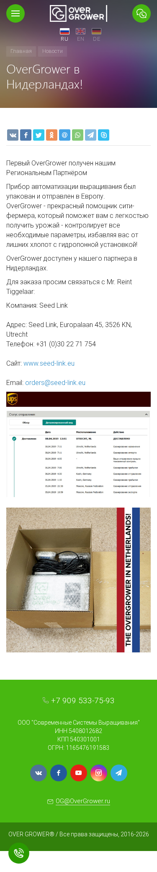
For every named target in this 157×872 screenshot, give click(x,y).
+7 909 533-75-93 (83, 700)
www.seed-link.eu (49, 363)
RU (65, 39)
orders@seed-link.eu (55, 383)
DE (96, 39)
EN (81, 39)
